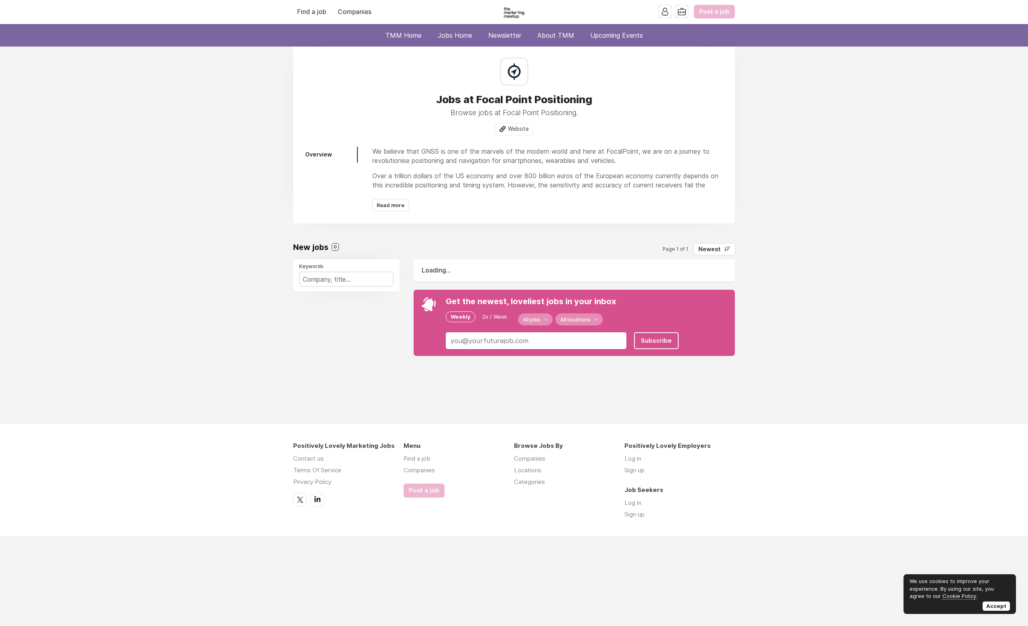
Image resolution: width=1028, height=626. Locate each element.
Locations (527, 470)
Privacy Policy (312, 482)
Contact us (308, 458)
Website (518, 129)
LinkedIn (317, 499)
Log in (632, 458)
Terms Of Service (317, 470)
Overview (318, 154)
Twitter (300, 499)
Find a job (311, 12)
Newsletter (504, 35)
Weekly (461, 316)
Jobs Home (455, 35)
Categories (529, 482)
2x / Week (494, 316)
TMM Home (404, 35)
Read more (390, 205)
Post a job (714, 11)
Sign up (634, 470)
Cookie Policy (959, 596)
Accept (996, 606)
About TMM (555, 35)
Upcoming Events (616, 35)
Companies (354, 12)
